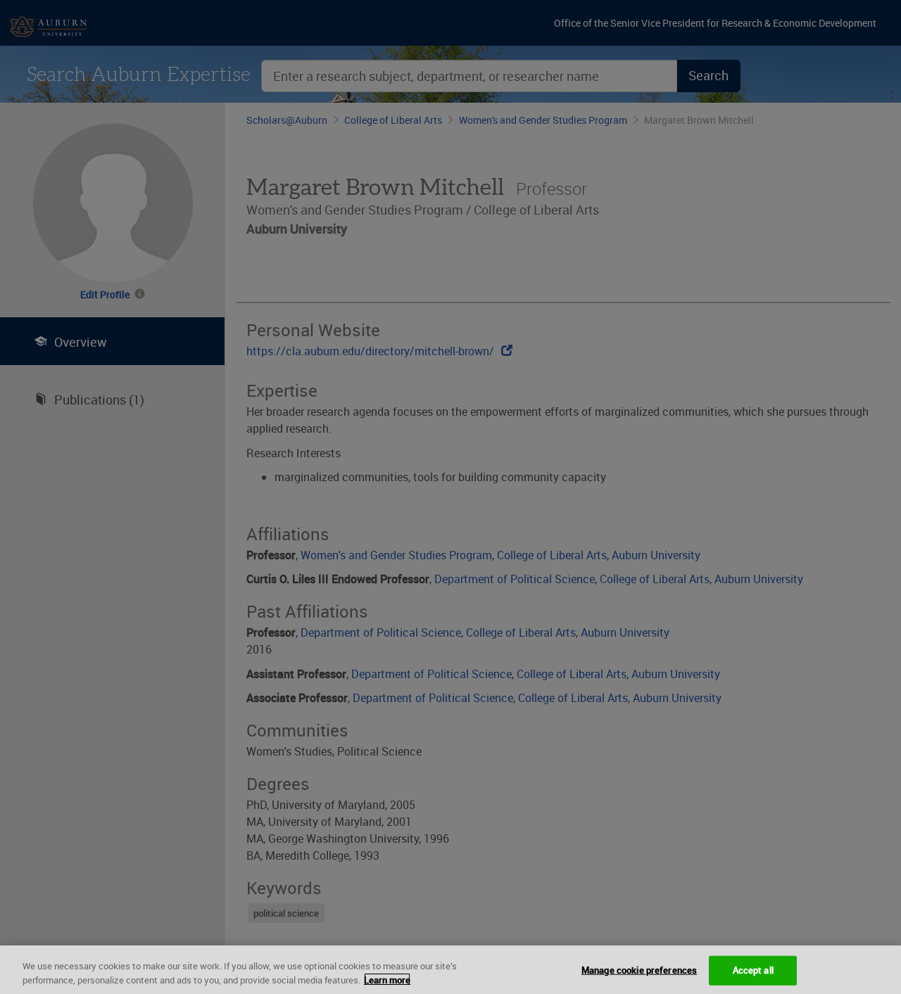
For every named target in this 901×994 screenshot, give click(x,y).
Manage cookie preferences (639, 970)
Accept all (753, 970)
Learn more (387, 979)
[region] (450, 969)
